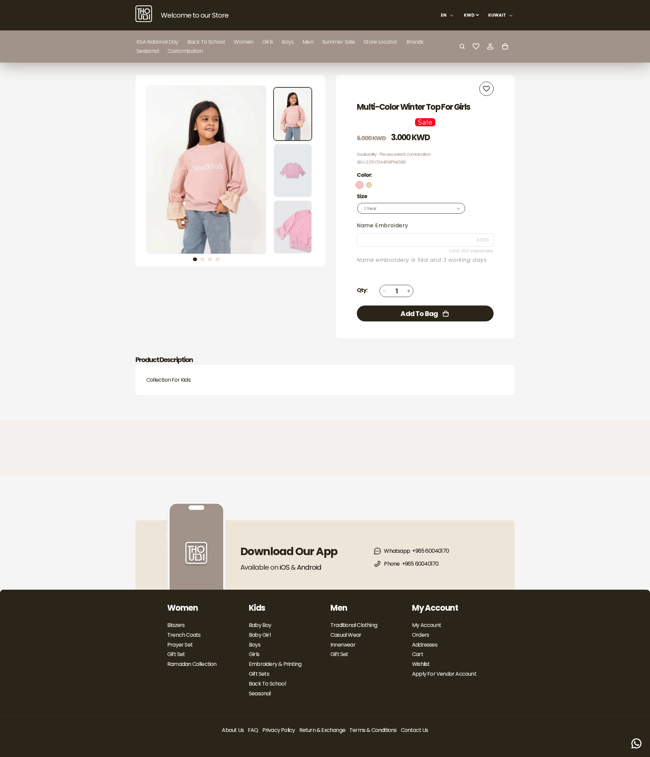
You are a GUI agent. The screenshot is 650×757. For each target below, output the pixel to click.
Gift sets (259, 674)
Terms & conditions (373, 730)
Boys (254, 645)
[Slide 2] (202, 259)
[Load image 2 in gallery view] (293, 170)
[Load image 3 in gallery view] (293, 227)
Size (362, 196)
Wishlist (421, 664)
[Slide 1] (195, 259)
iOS (284, 567)
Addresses (424, 645)
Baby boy (260, 625)
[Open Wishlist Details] (476, 46)
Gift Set (176, 654)
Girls (254, 654)
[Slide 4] (217, 259)
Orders (420, 635)
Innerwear (342, 645)
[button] (243, 41)
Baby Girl (259, 635)
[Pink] (359, 185)
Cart (417, 654)
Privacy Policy (278, 730)
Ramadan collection (192, 664)
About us (233, 730)
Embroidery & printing (275, 664)
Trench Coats (183, 635)
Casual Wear (345, 635)
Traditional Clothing (353, 625)
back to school (267, 684)
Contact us (414, 730)
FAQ (253, 730)
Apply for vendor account (444, 674)
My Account (426, 625)
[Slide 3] (210, 259)
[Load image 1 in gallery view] (293, 114)
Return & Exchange (322, 730)
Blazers (176, 625)
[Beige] (369, 185)
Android (309, 567)
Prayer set (180, 645)
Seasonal (260, 693)
